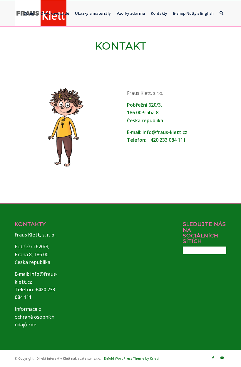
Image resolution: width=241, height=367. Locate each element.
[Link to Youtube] (221, 357)
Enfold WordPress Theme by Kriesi (131, 358)
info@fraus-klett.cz (165, 132)
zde (32, 324)
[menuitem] (29, 13)
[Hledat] (221, 13)
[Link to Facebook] (213, 357)
